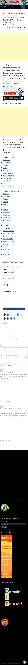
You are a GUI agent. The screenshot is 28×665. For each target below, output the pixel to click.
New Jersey (7, 178)
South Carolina (8, 241)
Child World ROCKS (7, 7)
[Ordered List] (8, 355)
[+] (18, 355)
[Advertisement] (14, 47)
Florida (5, 199)
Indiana (5, 204)
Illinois (5, 165)
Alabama (6, 194)
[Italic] (3, 355)
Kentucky (6, 212)
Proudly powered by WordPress (14, 663)
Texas (5, 247)
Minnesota (6, 223)
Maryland (6, 170)
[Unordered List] (10, 355)
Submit (14, 308)
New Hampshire (9, 176)
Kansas (5, 210)
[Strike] (6, 355)
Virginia (6, 249)
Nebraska (6, 228)
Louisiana (6, 215)
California (6, 160)
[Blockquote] (12, 355)
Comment (10, 291)
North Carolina (8, 231)
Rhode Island (7, 186)
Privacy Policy (3, 663)
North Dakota (8, 233)
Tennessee (6, 244)
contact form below (14, 103)
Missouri (6, 225)
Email (8, 278)
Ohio (4, 183)
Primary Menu (26, 7)
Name (8, 272)
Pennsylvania (8, 239)
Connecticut (7, 162)
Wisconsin (6, 254)
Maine (5, 168)
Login (26, 345)
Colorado (6, 196)
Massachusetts (8, 173)
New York (6, 181)
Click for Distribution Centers (13, 262)
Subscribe (4, 527)
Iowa (4, 207)
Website (6, 285)
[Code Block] (13, 355)
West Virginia (8, 252)
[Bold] (1, 355)
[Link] (15, 355)
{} (16, 355)
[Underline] (5, 355)
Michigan (6, 220)
